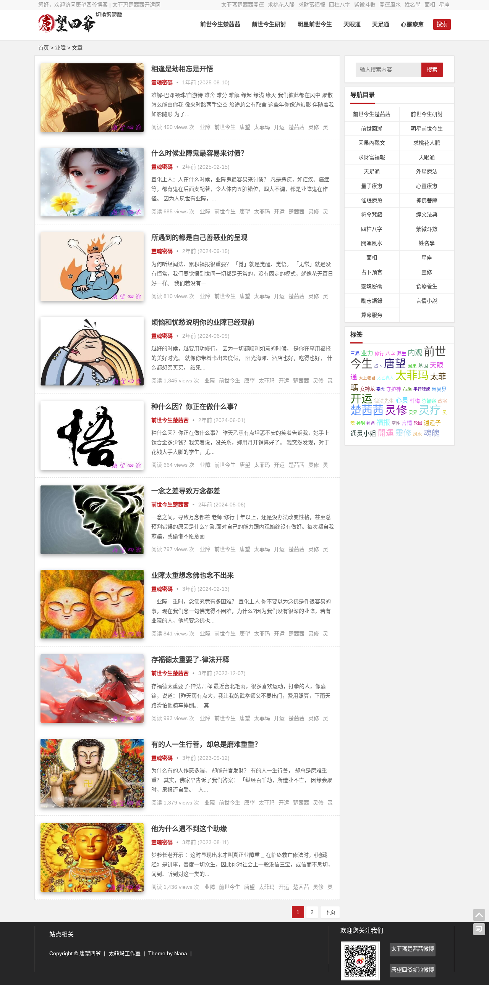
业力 (367, 353)
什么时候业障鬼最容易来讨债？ (199, 153)
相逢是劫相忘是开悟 (182, 69)
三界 (354, 353)
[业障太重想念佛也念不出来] (92, 637)
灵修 (313, 127)
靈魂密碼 (162, 82)
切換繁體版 (109, 14)
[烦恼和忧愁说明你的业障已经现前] (92, 383)
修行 (379, 353)
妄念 (380, 389)
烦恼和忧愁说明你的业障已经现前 (202, 322)
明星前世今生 (315, 24)
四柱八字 (339, 5)
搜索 (432, 69)
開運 (386, 433)
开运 (279, 127)
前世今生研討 (269, 24)
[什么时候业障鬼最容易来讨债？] (92, 214)
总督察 (428, 401)
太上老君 (367, 378)
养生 (401, 353)
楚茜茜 (296, 127)
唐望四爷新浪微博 (412, 970)
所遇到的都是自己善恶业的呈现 (199, 238)
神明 (360, 423)
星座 (444, 5)
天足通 (380, 24)
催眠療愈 (371, 200)
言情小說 (426, 301)
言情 (407, 423)
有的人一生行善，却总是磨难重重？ (206, 744)
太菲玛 (262, 127)
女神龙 (367, 389)
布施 (407, 389)
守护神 (393, 389)
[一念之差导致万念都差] (92, 552)
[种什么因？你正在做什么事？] (92, 468)
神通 (370, 423)
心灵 (401, 400)
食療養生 (426, 286)
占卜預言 (371, 272)
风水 (417, 434)
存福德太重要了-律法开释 (190, 660)
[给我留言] (479, 929)
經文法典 (426, 214)
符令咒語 (371, 214)
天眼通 (352, 24)
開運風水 (390, 5)
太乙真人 (385, 378)
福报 (383, 422)
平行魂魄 (421, 389)
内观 (415, 352)
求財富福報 (311, 5)
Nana (180, 953)
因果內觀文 (371, 143)
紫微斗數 (365, 5)
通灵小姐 (363, 433)
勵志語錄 (371, 301)
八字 (390, 353)
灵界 (413, 412)
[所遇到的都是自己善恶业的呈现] (92, 299)
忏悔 (415, 401)
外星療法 (426, 171)
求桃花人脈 (281, 5)
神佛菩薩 (426, 200)
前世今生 (225, 127)
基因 (423, 366)
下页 (330, 912)
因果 (412, 366)
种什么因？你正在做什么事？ (196, 407)
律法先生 (384, 401)
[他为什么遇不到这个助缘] (92, 890)
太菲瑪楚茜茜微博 (412, 949)
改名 (443, 401)
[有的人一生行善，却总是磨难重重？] (92, 806)
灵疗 (430, 410)
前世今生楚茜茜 (220, 24)
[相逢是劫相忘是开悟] (92, 130)
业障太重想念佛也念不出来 (192, 575)
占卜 (378, 366)
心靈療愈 (412, 24)
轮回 (418, 423)
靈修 (426, 272)
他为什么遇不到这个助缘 (189, 829)
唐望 (245, 127)
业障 (205, 127)
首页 (43, 48)
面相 (429, 5)
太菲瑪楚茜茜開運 (242, 5)
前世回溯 (371, 129)
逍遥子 (432, 422)
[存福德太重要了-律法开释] (92, 721)
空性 (396, 423)
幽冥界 (439, 389)
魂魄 (432, 433)
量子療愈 (371, 186)
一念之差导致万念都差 (185, 491)
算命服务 (371, 315)
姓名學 (413, 5)
